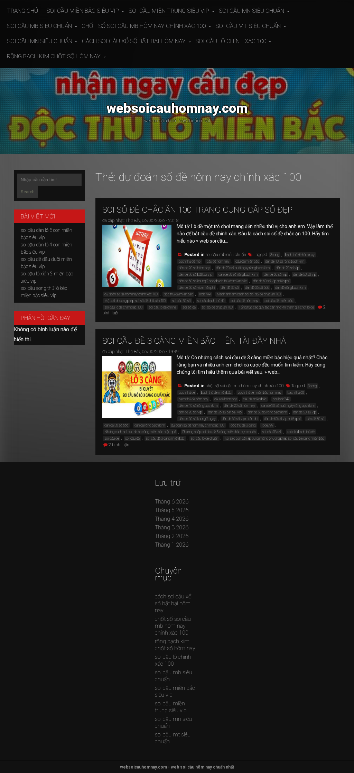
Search (28, 191)
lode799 (205, 294)
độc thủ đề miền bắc (178, 294)
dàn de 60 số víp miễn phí (197, 288)
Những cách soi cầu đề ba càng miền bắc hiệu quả (140, 432)
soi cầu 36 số (181, 301)
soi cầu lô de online (162, 307)
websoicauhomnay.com (177, 108)
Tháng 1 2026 (171, 544)
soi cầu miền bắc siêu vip (82, 10)
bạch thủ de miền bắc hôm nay (259, 392)
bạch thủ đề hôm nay (300, 255)
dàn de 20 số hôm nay (194, 268)
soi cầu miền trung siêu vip (169, 10)
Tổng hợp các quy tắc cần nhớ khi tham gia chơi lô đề (276, 307)
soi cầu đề (132, 438)
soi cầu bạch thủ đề (210, 301)
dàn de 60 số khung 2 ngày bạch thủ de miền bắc (213, 281)
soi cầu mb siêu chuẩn (39, 25)
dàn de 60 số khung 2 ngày (197, 419)
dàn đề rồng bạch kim (290, 288)
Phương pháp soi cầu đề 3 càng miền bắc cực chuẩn (219, 432)
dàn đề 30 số (230, 288)
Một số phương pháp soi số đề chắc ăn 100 (135, 301)
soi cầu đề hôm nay (244, 301)
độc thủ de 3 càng (243, 425)
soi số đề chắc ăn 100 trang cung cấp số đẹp (197, 210)
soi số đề (189, 307)
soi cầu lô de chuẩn (204, 438)
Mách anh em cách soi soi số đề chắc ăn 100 (249, 294)
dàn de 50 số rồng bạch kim (238, 274)
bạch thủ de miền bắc (216, 392)
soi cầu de (111, 438)
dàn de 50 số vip (275, 274)
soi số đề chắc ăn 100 (217, 307)
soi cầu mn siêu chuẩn (251, 10)
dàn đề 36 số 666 (257, 288)
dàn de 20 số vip (287, 268)
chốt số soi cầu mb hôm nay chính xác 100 (144, 25)
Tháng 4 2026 (171, 519)
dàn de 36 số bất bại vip (195, 274)
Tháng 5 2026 (171, 510)
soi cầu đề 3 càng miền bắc (165, 438)
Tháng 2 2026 (171, 536)
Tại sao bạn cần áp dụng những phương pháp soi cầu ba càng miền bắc (274, 438)
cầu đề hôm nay (218, 261)
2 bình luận (119, 444)
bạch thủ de (187, 392)
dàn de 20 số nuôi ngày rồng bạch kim (243, 268)
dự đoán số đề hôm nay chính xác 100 (131, 294)
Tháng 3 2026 (171, 527)
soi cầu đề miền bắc (278, 301)
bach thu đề (296, 392)
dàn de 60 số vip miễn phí (271, 281)
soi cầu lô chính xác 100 (230, 41)
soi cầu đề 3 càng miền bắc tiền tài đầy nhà (194, 341)
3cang (274, 255)
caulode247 (281, 399)
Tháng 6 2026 (171, 501)
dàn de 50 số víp (304, 274)
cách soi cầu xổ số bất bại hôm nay (134, 41)
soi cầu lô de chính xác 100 (123, 307)
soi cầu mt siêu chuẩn (248, 25)
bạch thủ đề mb (190, 261)
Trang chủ (22, 10)
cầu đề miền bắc (247, 261)
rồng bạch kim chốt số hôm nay (54, 56)
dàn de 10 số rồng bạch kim (284, 261)
